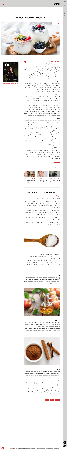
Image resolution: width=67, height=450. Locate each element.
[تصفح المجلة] (64, 446)
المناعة (51, 399)
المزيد (11, 448)
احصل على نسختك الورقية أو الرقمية (11, 83)
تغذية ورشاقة (57, 162)
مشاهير (44, 4)
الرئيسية (49, 4)
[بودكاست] (64, 442)
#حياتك (59, 178)
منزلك (19, 4)
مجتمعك (29, 4)
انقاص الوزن (57, 399)
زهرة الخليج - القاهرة (55, 198)
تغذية (47, 399)
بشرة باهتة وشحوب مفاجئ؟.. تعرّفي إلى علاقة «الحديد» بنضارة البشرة (30, 181)
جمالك (34, 4)
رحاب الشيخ (57, 64)
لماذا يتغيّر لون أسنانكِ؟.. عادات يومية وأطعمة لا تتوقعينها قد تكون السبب (43, 181)
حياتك (24, 4)
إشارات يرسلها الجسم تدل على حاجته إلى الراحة (55, 181)
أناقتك (39, 4)
